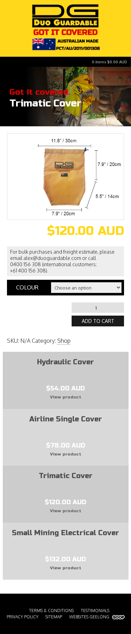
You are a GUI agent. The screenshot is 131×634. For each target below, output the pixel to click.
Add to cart (98, 321)
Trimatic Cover (66, 475)
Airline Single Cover (65, 419)
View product (65, 397)
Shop (64, 340)
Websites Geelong (89, 616)
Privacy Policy (22, 616)
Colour (27, 287)
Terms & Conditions (51, 610)
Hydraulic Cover (65, 362)
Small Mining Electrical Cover (65, 533)
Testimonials (95, 610)
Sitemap (53, 616)
